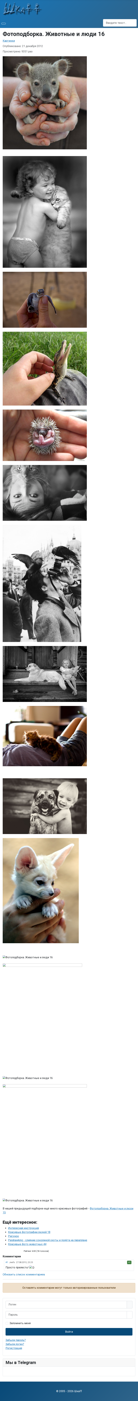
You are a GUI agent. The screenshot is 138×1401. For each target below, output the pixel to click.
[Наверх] (133, 1396)
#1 (7, 1262)
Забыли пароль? (16, 1340)
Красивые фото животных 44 (27, 1244)
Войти (69, 1331)
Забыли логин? (15, 1344)
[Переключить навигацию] (3, 23)
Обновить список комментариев (24, 1274)
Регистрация (14, 1348)
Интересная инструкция (23, 1228)
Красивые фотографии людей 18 (29, 1232)
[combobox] (120, 23)
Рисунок (13, 1236)
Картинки (9, 40)
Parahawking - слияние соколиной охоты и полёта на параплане (47, 1240)
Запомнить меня (20, 1323)
